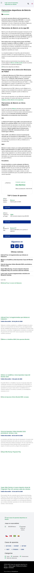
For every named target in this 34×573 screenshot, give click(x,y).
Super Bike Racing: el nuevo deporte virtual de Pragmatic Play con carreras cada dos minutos (15, 488)
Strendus (15, 549)
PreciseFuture (15, 571)
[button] (28, 3)
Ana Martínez (20, 185)
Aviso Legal (12, 566)
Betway (24, 546)
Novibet (16, 546)
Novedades (6, 14)
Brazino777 (13, 228)
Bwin (22, 549)
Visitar (7, 207)
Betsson (12, 200)
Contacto (11, 567)
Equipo (6, 567)
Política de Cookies (21, 566)
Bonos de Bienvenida (17, 62)
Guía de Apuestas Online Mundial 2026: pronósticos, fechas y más (13, 432)
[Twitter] (17, 246)
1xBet (11, 214)
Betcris (14, 108)
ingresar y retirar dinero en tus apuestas (12, 99)
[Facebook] (12, 246)
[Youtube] (21, 246)
